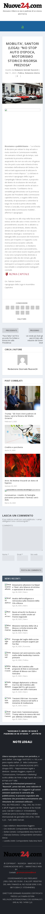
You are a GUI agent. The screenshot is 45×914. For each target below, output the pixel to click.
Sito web (34, 554)
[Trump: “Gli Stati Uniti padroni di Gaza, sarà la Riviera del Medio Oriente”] (22, 398)
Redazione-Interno (32, 73)
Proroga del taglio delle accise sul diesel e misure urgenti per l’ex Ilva (25, 641)
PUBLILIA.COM (24, 869)
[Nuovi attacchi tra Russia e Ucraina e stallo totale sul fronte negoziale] (8, 614)
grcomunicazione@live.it (26, 872)
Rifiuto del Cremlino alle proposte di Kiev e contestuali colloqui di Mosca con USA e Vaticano (25, 670)
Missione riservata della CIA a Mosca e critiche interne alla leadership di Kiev (25, 628)
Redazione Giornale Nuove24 (26, 70)
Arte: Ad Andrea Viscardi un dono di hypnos (21, 481)
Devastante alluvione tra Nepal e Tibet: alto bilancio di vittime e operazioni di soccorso (26, 587)
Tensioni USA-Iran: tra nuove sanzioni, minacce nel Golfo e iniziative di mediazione (25, 700)
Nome (5, 554)
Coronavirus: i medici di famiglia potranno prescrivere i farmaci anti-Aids (22, 497)
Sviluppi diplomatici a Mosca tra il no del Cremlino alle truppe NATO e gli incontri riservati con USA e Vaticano (24, 686)
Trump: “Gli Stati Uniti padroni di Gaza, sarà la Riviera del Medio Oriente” (20, 415)
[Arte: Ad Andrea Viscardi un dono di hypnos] (22, 465)
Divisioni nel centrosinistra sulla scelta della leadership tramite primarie (26, 655)
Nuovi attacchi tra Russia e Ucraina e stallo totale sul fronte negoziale (24, 614)
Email (20, 554)
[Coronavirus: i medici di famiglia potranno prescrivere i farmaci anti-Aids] (22, 490)
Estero (25, 592)
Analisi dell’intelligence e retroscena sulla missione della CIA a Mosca (25, 600)
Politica (21, 73)
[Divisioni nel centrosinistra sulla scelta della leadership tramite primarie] (8, 654)
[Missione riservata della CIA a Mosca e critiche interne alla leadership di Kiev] (8, 627)
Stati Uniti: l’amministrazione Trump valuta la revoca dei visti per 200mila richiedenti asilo (26, 714)
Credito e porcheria (14, 447)
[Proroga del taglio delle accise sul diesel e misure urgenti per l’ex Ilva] (8, 641)
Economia (26, 646)
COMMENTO (7, 525)
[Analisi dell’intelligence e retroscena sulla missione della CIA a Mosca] (8, 600)
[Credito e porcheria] (22, 434)
